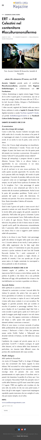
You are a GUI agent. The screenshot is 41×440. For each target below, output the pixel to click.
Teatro (18, 14)
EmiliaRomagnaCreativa (18, 116)
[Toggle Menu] (3, 5)
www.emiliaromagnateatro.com (13, 402)
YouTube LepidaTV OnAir (29, 113)
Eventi (14, 14)
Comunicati (8, 14)
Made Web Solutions (22, 436)
